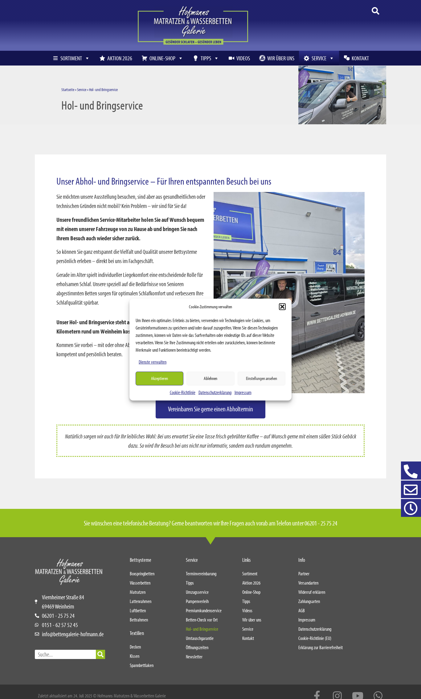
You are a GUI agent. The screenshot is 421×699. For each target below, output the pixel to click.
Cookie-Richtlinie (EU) (314, 638)
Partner (303, 573)
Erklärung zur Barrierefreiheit (320, 647)
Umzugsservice (197, 592)
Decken (135, 647)
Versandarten (308, 583)
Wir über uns (280, 58)
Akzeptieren (159, 378)
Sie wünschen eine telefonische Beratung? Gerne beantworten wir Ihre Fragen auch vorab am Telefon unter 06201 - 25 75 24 (210, 523)
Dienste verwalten (152, 361)
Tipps (206, 58)
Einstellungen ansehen (261, 378)
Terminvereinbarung (201, 573)
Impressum (243, 392)
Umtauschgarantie (200, 638)
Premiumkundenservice (204, 610)
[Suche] (100, 654)
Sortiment (71, 58)
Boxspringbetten (142, 573)
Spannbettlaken (141, 665)
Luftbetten (138, 610)
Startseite (67, 89)
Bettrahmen (139, 620)
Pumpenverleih (197, 601)
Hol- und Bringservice (202, 629)
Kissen (134, 656)
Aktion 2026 (119, 58)
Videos (243, 58)
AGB (301, 610)
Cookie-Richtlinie (182, 392)
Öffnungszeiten (197, 647)
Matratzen (137, 592)
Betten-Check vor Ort (202, 620)
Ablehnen (210, 378)
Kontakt (360, 58)
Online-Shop (162, 58)
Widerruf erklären (311, 592)
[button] (282, 307)
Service (319, 58)
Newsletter (194, 656)
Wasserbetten (140, 583)
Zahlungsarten (309, 601)
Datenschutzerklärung (214, 392)
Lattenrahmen (140, 601)
